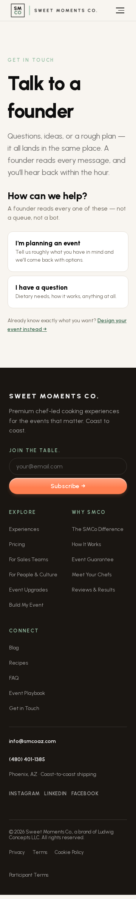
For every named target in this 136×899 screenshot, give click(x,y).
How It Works (86, 544)
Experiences (24, 529)
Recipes (18, 663)
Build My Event (26, 605)
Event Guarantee (93, 559)
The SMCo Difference (98, 529)
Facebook (85, 793)
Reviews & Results (93, 590)
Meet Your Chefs (91, 574)
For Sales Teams (28, 559)
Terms (39, 852)
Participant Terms (28, 875)
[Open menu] (120, 10)
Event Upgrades (28, 590)
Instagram (24, 793)
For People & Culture (33, 574)
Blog (14, 648)
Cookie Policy (69, 852)
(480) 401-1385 (27, 759)
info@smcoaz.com (32, 741)
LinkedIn (55, 793)
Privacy (17, 852)
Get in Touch (24, 708)
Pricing (17, 544)
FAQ (14, 678)
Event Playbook (27, 693)
